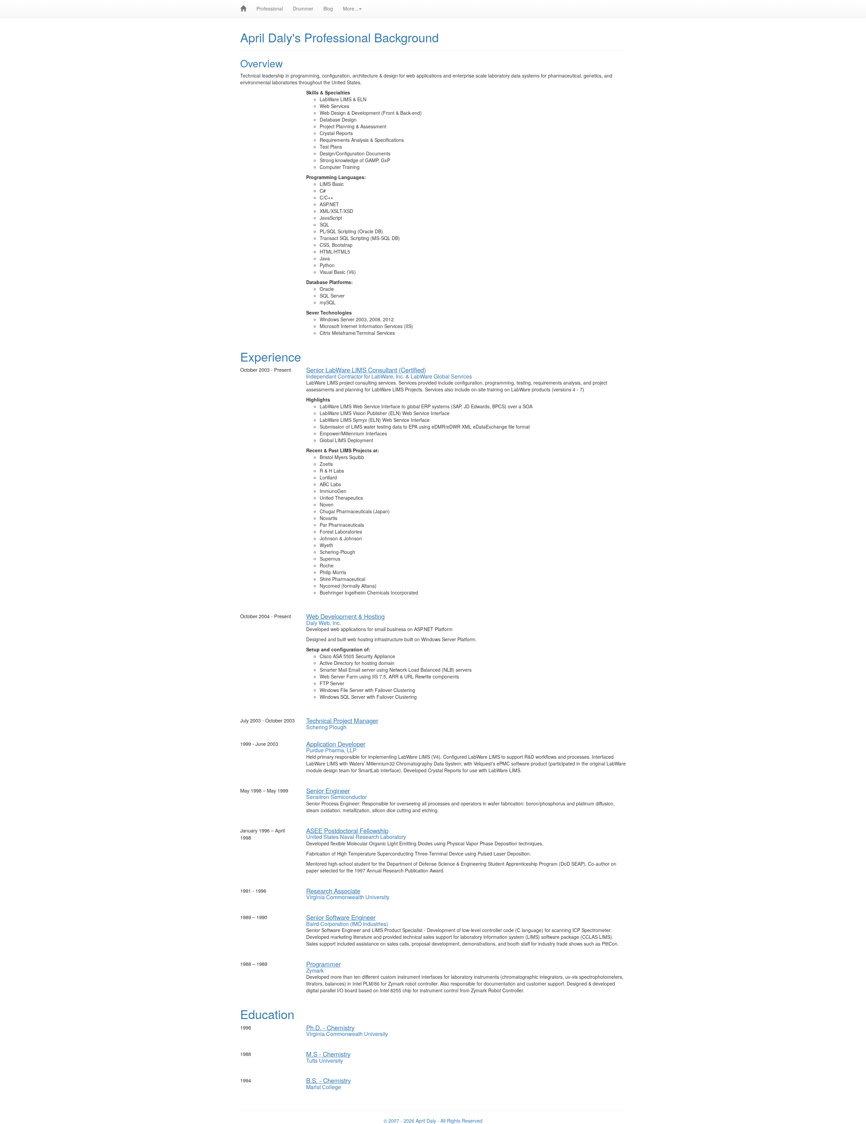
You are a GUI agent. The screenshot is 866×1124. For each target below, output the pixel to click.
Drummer (303, 8)
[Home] (243, 8)
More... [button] (350, 8)
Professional (269, 8)
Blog (328, 8)
